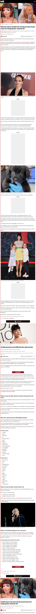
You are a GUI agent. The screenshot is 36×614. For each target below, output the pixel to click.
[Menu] (35, 1)
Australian (6, 46)
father (12, 43)
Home (2, 24)
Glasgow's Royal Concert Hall (23, 532)
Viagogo (33, 406)
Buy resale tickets (18, 566)
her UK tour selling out (18, 374)
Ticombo (18, 498)
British (3, 42)
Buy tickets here (18, 372)
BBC (13, 49)
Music (11, 344)
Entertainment (6, 24)
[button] (34, 36)
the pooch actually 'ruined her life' (20, 42)
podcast (26, 49)
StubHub (27, 406)
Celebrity (11, 24)
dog (5, 119)
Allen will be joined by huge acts (22, 419)
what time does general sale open (9, 390)
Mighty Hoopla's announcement (26, 381)
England (21, 128)
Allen (28, 195)
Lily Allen (4, 318)
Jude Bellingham (11, 318)
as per (27, 305)
